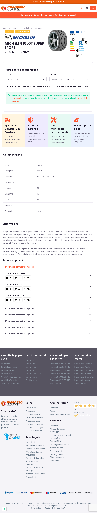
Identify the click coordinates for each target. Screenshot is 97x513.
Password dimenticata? (60, 414)
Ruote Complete (33, 414)
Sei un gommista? (67, 15)
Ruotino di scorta (49, 15)
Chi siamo (54, 425)
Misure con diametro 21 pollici (19, 321)
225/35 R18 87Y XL (14, 284)
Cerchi (37, 15)
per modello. (17, 98)
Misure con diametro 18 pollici (19, 267)
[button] (82, 8)
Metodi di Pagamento (35, 445)
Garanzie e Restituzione (36, 448)
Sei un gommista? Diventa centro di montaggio (57, 457)
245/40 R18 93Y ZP (14, 295)
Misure (9, 74)
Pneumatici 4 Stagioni (35, 427)
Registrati (54, 407)
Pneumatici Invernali (35, 424)
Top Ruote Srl (47, 508)
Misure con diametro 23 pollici (19, 333)
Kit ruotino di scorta (34, 417)
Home (5, 28)
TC (65, 508)
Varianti (52, 74)
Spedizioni (30, 442)
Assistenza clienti (57, 451)
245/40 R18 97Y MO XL (16, 273)
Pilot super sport (39, 28)
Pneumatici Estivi (33, 421)
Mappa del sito (56, 447)
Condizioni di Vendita (35, 458)
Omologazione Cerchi (59, 444)
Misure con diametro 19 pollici (19, 308)
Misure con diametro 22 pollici (19, 327)
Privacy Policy (31, 477)
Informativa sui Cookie (35, 473)
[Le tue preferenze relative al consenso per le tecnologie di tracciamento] (4, 509)
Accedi (52, 411)
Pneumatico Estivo (22, 31)
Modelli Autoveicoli (34, 430)
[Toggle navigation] (87, 8)
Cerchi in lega (31, 407)
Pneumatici (26, 15)
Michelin (27, 28)
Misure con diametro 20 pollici (19, 314)
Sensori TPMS (56, 441)
